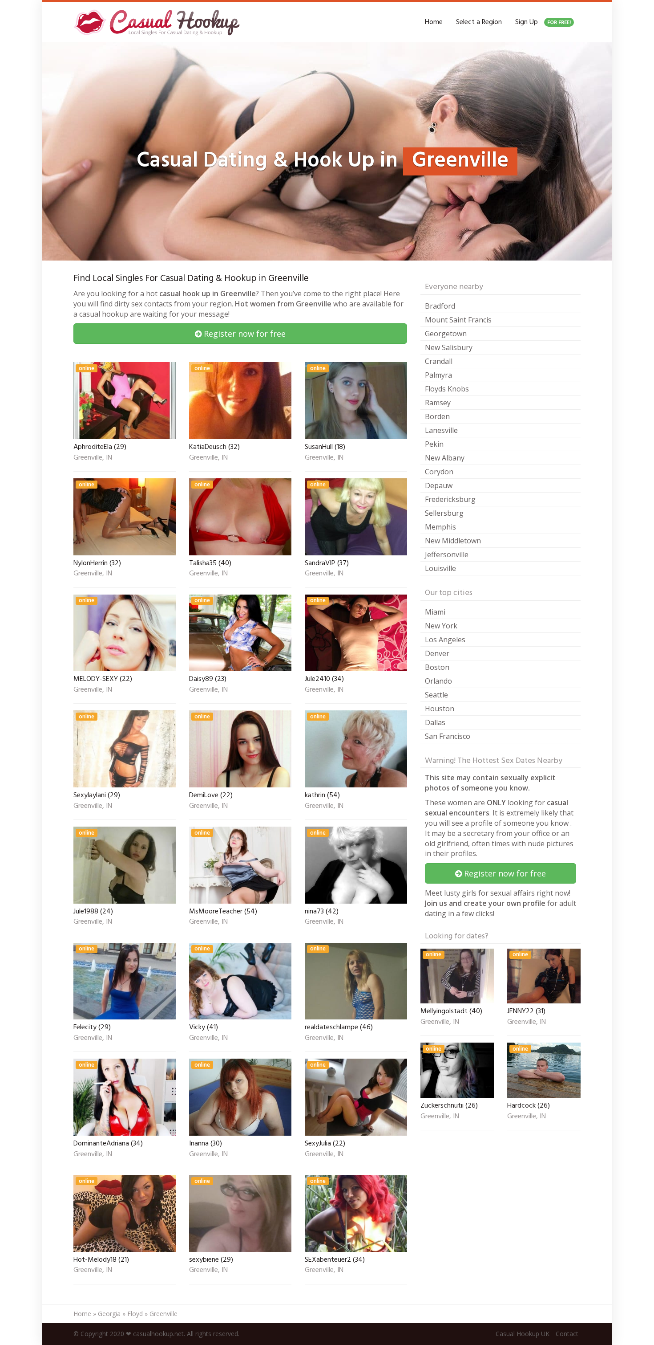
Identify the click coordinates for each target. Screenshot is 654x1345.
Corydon (439, 472)
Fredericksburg (450, 499)
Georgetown (446, 333)
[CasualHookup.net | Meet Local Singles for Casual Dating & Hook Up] (158, 22)
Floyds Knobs (447, 389)
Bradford (440, 306)
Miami (435, 612)
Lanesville (441, 430)
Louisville (440, 568)
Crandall (438, 361)
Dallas (435, 722)
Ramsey (438, 403)
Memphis (440, 527)
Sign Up (543, 22)
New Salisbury (448, 347)
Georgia (109, 1313)
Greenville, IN (92, 458)
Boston (437, 667)
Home (434, 22)
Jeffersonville (446, 554)
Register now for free (244, 333)
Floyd (135, 1313)
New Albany (444, 458)
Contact (567, 1333)
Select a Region (479, 22)
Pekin (434, 444)
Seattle (436, 695)
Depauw (438, 485)
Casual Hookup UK (522, 1333)
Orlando (438, 681)
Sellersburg (444, 513)
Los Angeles (445, 639)
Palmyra (438, 375)
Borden (437, 416)
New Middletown (453, 541)
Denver (437, 653)
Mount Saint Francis (458, 320)
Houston (439, 708)
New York (441, 626)
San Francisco (447, 736)
